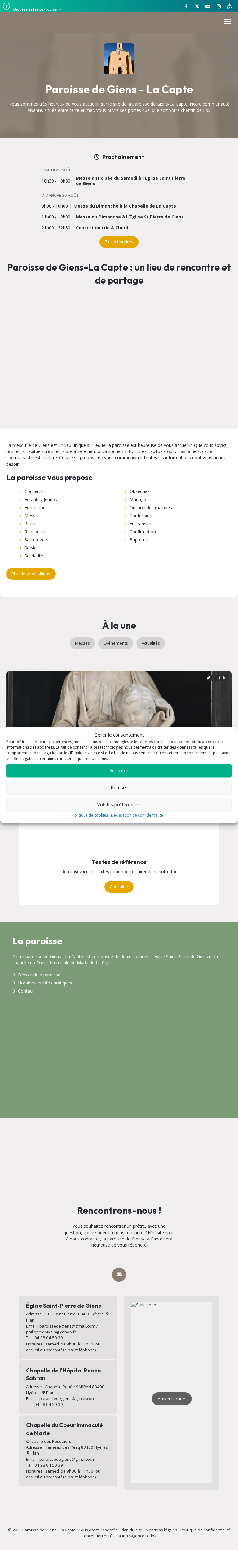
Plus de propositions (30, 573)
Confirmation (143, 532)
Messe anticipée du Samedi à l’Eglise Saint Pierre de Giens (130, 181)
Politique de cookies (90, 815)
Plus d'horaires (119, 241)
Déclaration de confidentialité (137, 815)
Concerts (33, 491)
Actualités (151, 643)
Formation (35, 507)
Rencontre (34, 532)
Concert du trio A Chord (102, 228)
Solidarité (33, 556)
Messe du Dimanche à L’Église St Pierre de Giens (130, 217)
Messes (82, 643)
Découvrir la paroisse (39, 975)
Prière (30, 523)
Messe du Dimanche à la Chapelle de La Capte (124, 206)
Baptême (139, 540)
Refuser (119, 788)
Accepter (119, 771)
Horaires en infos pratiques (45, 983)
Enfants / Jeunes (40, 499)
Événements (116, 643)
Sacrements (36, 540)
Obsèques (140, 491)
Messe (31, 515)
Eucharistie (140, 523)
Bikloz (150, 1536)
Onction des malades (151, 507)
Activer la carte (171, 1399)
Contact (26, 991)
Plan (50, 1392)
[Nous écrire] (119, 1274)
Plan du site (131, 1530)
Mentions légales (161, 1530)
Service (31, 548)
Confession (141, 515)
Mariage (138, 499)
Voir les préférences (119, 805)
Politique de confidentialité (205, 1530)
